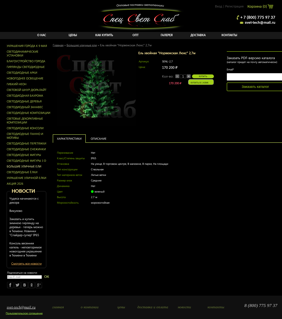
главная (58, 307)
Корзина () (257, 7)
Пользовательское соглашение (24, 313)
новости (184, 307)
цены (121, 307)
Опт (136, 35)
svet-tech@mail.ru (260, 23)
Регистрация (234, 6)
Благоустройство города (26, 61)
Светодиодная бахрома (25, 95)
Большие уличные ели (24, 166)
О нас (41, 35)
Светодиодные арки (22, 72)
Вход (218, 6)
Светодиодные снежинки (26, 149)
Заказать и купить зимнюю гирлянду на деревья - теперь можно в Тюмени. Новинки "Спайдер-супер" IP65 (26, 227)
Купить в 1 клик (199, 83)
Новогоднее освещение (25, 78)
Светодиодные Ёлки (22, 172)
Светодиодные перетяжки (26, 143)
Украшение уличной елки (26, 178)
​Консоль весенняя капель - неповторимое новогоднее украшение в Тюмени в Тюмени (25, 249)
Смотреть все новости (26, 263)
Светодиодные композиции (28, 113)
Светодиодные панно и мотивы (25, 136)
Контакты (229, 35)
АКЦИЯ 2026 (15, 183)
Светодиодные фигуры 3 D (26, 160)
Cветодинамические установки (22, 53)
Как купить (104, 35)
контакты (216, 307)
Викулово (15, 211)
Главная (58, 45)
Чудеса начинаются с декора (24, 200)
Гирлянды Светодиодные (26, 67)
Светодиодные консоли (25, 128)
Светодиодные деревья (24, 101)
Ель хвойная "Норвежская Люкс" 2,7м (126, 45)
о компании (90, 307)
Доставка (198, 35)
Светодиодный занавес (25, 107)
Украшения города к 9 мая (27, 46)
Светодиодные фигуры (24, 155)
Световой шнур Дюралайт (26, 90)
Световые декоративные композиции (25, 120)
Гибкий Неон (16, 84)
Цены (73, 35)
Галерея (167, 35)
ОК (46, 277)
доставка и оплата (152, 307)
